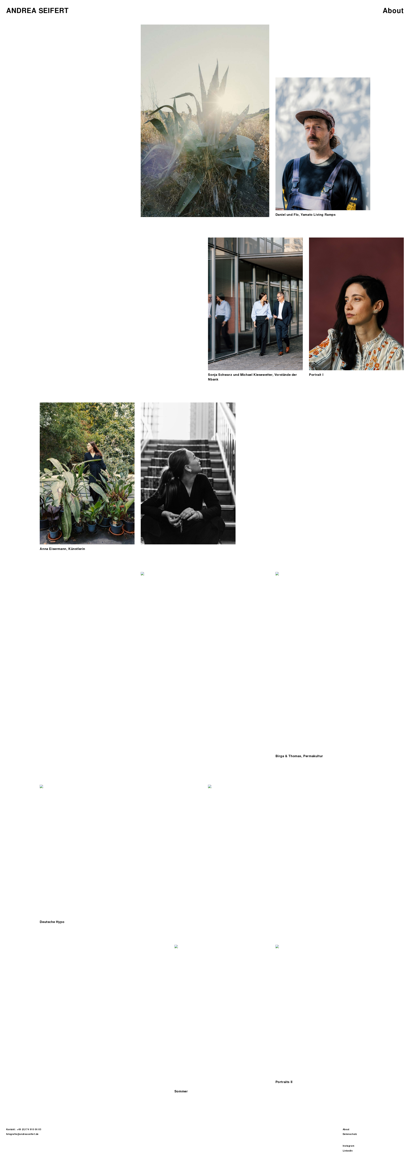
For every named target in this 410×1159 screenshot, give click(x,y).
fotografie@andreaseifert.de (22, 1134)
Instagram (349, 1145)
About (346, 1129)
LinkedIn (348, 1150)
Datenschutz (350, 1134)
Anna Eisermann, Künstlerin (62, 549)
